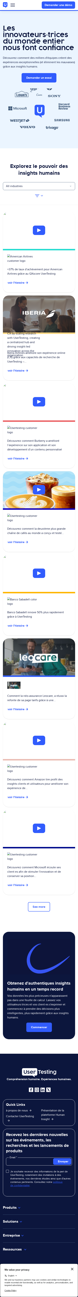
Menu (13, 6)
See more (39, 906)
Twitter (48, 1090)
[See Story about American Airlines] (39, 230)
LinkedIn (42, 1090)
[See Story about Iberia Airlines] (39, 337)
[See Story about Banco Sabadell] (39, 573)
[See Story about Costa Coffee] (39, 489)
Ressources (13, 1249)
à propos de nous (17, 1110)
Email (13, 1157)
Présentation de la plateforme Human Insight (53, 1115)
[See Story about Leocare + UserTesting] (39, 678)
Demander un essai (39, 77)
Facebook (31, 1090)
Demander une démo (58, 5)
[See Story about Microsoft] (39, 828)
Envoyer (63, 1161)
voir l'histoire (16, 282)
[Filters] (39, 196)
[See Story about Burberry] (39, 401)
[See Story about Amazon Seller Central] (39, 740)
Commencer (39, 1027)
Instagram (37, 1090)
